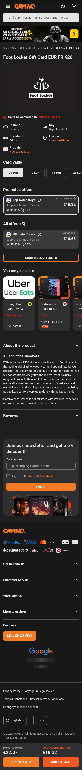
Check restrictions (60, 140)
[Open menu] (8, 6)
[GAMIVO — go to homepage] (25, 6)
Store (15, 48)
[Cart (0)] (74, 6)
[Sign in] (63, 6)
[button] (41, 205)
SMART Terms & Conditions (47, 699)
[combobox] (41, 17)
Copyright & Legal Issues (38, 691)
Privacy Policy (11, 691)
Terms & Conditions (41, 476)
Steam (36, 48)
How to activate (19, 151)
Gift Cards (25, 48)
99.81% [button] (15, 210)
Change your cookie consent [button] (20, 707)
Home (6, 48)
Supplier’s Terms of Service (22, 205)
